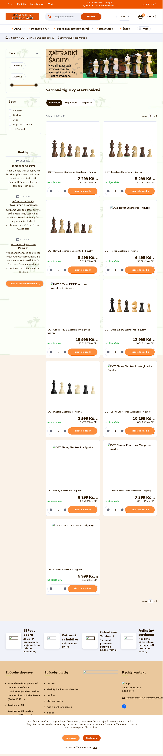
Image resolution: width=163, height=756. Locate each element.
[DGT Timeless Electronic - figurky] (130, 147)
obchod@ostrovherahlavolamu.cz (144, 697)
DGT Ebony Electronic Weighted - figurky (127, 411)
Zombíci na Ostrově (23, 166)
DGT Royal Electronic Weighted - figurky (70, 250)
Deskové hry (39, 29)
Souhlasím (91, 738)
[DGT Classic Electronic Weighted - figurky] (130, 465)
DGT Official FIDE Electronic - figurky (125, 329)
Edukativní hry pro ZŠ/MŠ (73, 29)
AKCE (17, 29)
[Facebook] (125, 706)
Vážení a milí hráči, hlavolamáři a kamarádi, (23, 203)
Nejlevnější (71, 102)
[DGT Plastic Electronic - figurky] (72, 386)
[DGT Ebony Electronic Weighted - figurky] (130, 386)
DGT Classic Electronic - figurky (64, 569)
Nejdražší (87, 102)
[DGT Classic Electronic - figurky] (72, 544)
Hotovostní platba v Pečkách (23, 246)
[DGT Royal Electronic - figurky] (130, 226)
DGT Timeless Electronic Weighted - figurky (71, 172)
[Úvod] (22, 16)
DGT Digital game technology (37, 37)
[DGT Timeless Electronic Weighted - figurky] (72, 147)
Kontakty (21, 4)
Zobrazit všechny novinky (23, 283)
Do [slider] (36, 85)
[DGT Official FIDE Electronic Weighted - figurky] (72, 304)
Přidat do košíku (83, 191)
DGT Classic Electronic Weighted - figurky (128, 490)
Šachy (126, 29)
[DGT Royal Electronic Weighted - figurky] (72, 226)
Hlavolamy (106, 29)
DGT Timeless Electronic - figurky (123, 172)
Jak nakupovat (37, 4)
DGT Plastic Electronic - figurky (64, 411)
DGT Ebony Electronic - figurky (64, 490)
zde (95, 747)
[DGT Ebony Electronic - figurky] (72, 465)
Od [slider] (12, 85)
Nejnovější (54, 102)
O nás (10, 4)
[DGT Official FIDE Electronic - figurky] (130, 304)
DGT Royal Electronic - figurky (121, 250)
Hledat (91, 16)
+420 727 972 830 (95, 5)
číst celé (29, 185)
